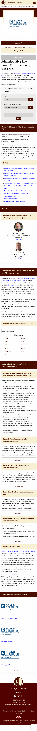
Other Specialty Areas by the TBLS (15, 201)
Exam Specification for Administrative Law (17, 191)
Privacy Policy (21, 711)
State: (5, 96)
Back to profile (18, 57)
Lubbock (23, 338)
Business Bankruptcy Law (9, 618)
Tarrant (23, 348)
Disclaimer (30, 711)
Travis (22, 351)
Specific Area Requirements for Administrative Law (20, 183)
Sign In (19, 692)
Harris (6, 355)
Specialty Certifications (6, 6)
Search (18, 118)
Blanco (6, 341)
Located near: (8, 112)
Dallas (6, 345)
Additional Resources (10, 198)
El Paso (7, 348)
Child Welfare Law (7, 641)
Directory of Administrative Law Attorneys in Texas (17, 575)
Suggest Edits (19, 51)
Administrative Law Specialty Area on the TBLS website (18, 551)
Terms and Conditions (9, 711)
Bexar (6, 338)
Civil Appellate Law (7, 665)
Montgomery (24, 345)
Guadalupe (8, 351)
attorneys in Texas (12, 285)
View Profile (18, 239)
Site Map (19, 713)
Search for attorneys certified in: (13, 104)
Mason (22, 341)
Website (18, 43)
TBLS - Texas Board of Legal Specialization (24, 6)
